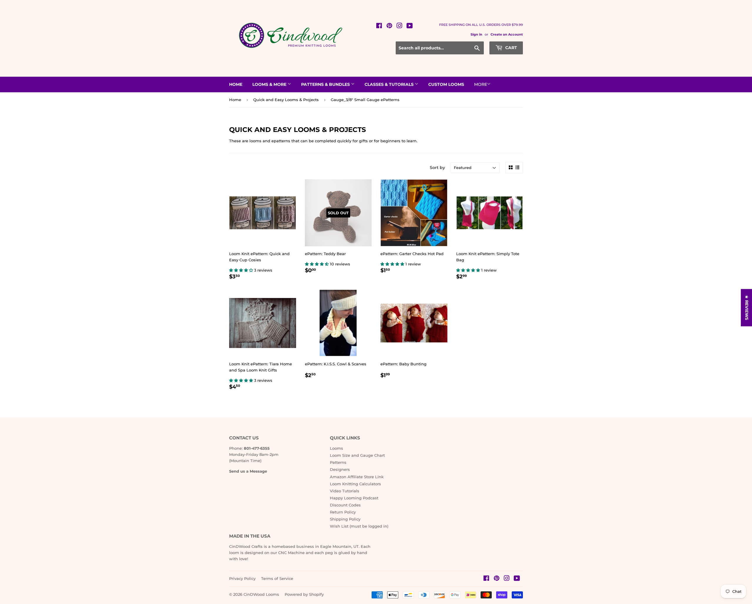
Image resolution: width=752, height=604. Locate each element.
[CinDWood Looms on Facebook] (379, 26)
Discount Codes (345, 505)
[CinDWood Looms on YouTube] (410, 26)
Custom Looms (446, 84)
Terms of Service (277, 578)
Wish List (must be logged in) (359, 526)
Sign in (476, 34)
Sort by (437, 167)
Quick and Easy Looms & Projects (286, 99)
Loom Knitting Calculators (355, 483)
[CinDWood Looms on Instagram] (399, 26)
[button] (241, 270)
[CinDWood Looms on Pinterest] (389, 26)
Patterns (338, 462)
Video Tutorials (344, 490)
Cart (510, 47)
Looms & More (270, 84)
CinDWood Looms (261, 594)
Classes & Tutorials (390, 84)
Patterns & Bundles (326, 84)
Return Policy (343, 512)
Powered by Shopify (304, 594)
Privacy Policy (242, 578)
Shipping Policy (345, 519)
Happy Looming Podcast (354, 498)
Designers (340, 469)
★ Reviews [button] (746, 307)
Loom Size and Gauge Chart (357, 455)
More (480, 84)
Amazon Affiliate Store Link (357, 476)
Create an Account (507, 34)
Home (235, 84)
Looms (336, 448)
